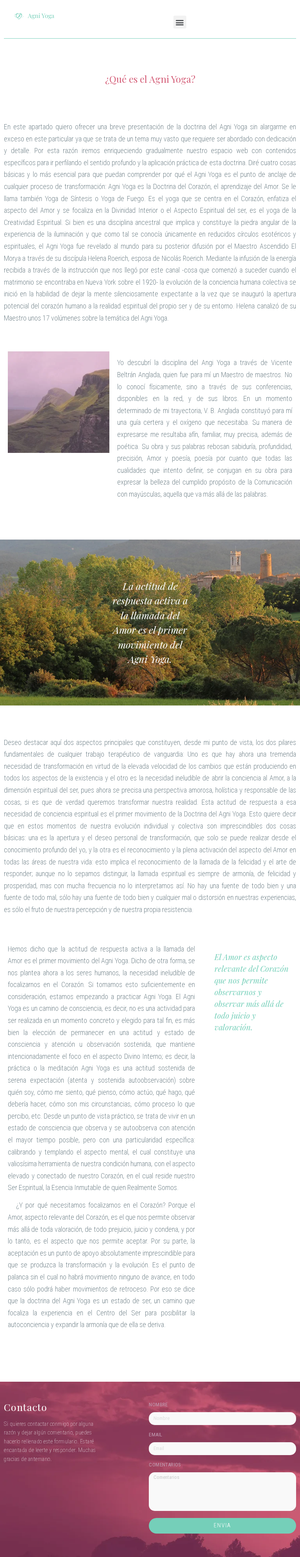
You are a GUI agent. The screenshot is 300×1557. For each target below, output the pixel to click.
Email (155, 1435)
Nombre (158, 1404)
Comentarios (165, 1465)
